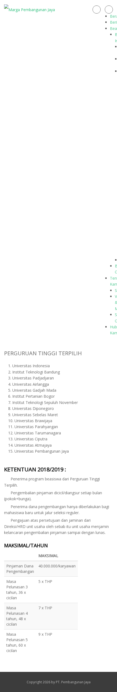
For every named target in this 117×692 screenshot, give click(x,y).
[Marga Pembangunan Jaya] (29, 9)
